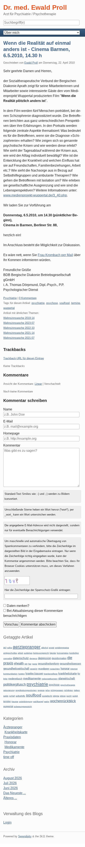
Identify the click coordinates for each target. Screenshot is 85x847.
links (5, 679)
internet (74, 669)
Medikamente (14, 747)
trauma (15, 701)
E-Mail (8, 421)
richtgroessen (57, 690)
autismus (28, 653)
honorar (65, 668)
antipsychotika (10, 653)
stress (63, 696)
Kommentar (11, 445)
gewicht (33, 669)
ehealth (19, 663)
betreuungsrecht (41, 653)
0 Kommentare (28, 298)
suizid (75, 696)
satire (5, 696)
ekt (26, 664)
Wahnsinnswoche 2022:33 (18, 327)
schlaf (12, 696)
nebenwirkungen (50, 679)
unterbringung (25, 701)
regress (41, 690)
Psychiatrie (10, 298)
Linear (38, 383)
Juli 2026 (10, 783)
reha (47, 690)
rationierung (9, 690)
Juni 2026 (10, 788)
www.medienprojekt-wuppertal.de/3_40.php (35, 195)
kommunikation (10, 674)
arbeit (20, 653)
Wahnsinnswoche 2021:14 (18, 332)
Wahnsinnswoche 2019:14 (18, 317)
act (4, 647)
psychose (52, 303)
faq (29, 664)
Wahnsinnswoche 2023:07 (18, 322)
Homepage (11, 433)
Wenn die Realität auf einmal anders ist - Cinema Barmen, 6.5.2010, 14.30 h (37, 49)
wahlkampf (38, 701)
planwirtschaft (66, 678)
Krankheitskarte (16, 732)
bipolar (53, 653)
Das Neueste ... (14, 793)
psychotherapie (67, 685)
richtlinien (68, 690)
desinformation (59, 658)
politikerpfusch (14, 684)
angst (51, 647)
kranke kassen (34, 673)
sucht (69, 696)
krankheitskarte (67, 673)
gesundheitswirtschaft (16, 668)
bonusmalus (62, 653)
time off (8, 757)
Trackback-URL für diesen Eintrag (23, 358)
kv (79, 673)
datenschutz (21, 658)
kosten (21, 674)
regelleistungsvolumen (26, 690)
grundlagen (43, 668)
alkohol (44, 647)
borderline (74, 653)
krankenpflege (51, 674)
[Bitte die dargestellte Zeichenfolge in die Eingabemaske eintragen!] (17, 580)
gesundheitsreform (48, 663)
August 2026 (12, 778)
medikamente (32, 678)
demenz (33, 658)
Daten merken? (18, 605)
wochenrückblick (63, 701)
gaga (34, 664)
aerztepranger (26, 646)
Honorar (11, 742)
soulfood (64, 303)
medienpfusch (15, 678)
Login (7, 822)
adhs (9, 647)
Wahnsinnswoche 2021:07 (18, 337)
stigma (56, 696)
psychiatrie (38, 303)
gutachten (55, 669)
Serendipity (25, 836)
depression (44, 658)
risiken (77, 690)
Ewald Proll (31, 62)
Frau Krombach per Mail (55, 255)
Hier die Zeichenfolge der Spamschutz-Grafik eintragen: (38, 590)
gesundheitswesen (70, 663)
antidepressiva (62, 647)
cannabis (7, 658)
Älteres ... (10, 798)
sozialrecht (47, 696)
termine (75, 303)
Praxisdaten (12, 737)
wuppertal (9, 308)
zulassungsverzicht (23, 706)
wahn (46, 701)
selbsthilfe (20, 696)
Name (7, 409)
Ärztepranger (12, 727)
